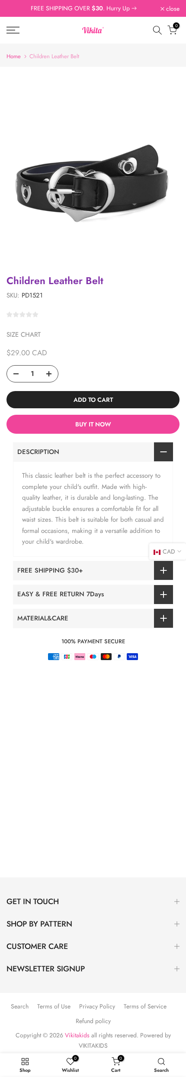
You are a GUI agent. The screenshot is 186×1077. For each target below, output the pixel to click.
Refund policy (93, 1021)
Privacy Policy (97, 1006)
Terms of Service (145, 1006)
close (172, 9)
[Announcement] (83, 8)
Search (20, 1006)
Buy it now (93, 424)
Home (13, 56)
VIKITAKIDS (93, 1045)
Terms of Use (54, 1006)
